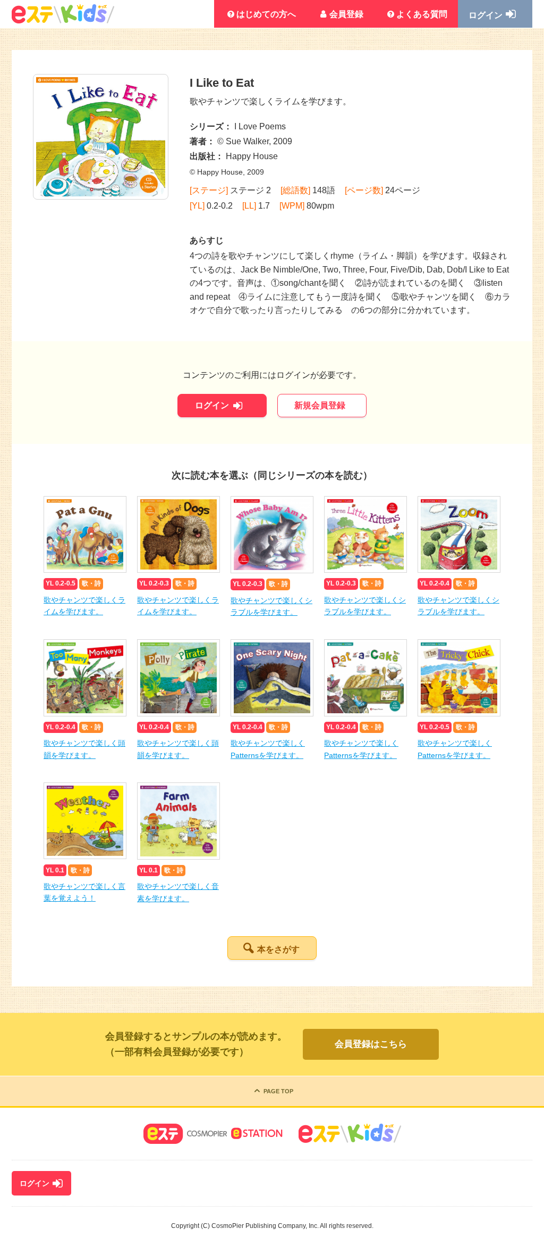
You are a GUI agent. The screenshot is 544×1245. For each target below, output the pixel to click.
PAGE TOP (278, 1091)
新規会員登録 (319, 405)
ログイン (486, 15)
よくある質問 (421, 14)
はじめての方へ (266, 14)
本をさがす (278, 949)
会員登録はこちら (371, 1044)
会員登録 (346, 14)
